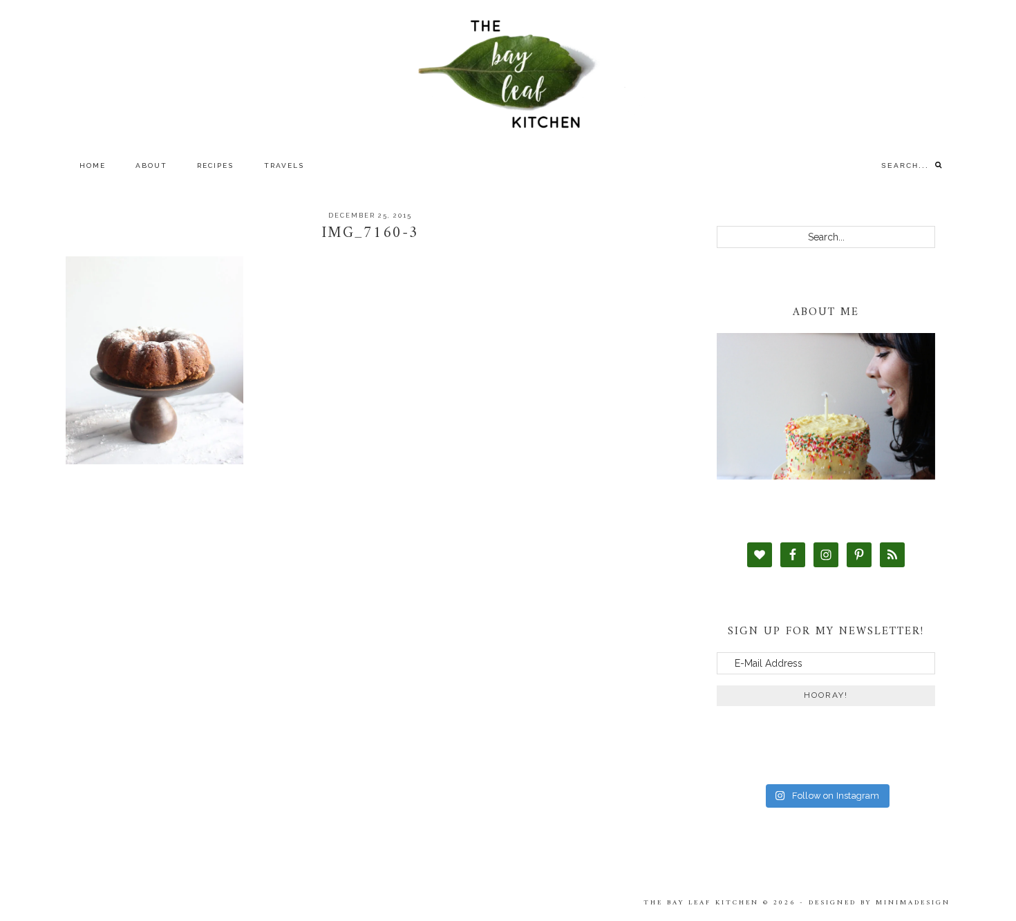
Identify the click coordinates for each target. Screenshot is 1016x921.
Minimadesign (913, 903)
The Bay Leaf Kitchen (508, 74)
